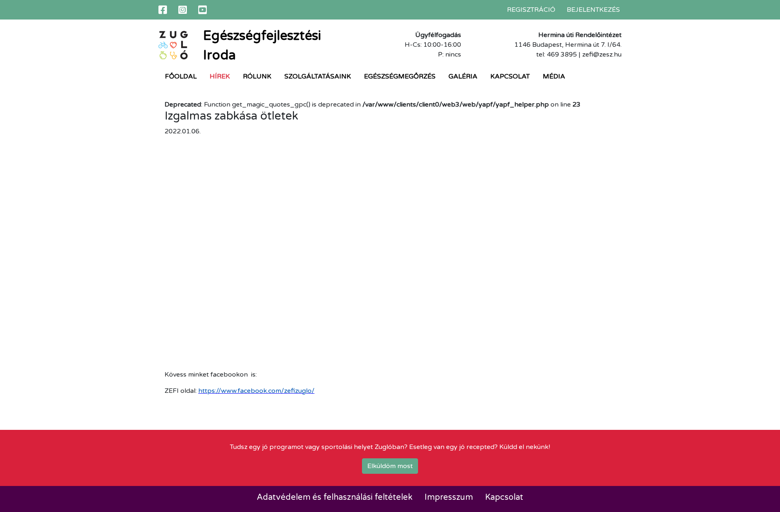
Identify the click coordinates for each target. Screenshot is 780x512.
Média (554, 76)
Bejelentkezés (593, 10)
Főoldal (181, 76)
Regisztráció (531, 10)
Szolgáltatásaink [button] (317, 76)
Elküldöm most (390, 466)
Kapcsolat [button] (510, 76)
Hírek (220, 76)
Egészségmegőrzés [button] (400, 76)
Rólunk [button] (257, 76)
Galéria (462, 76)
